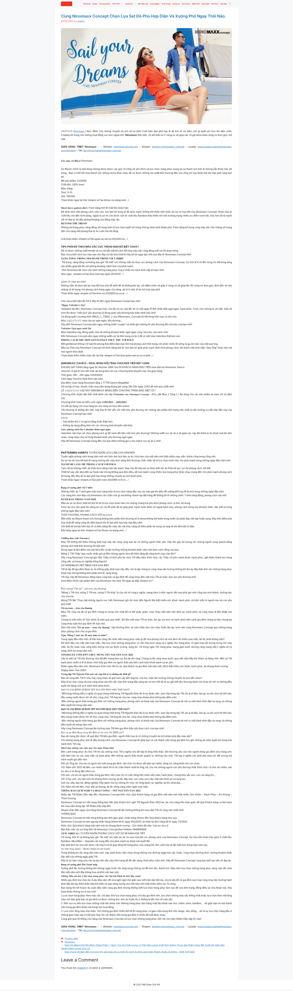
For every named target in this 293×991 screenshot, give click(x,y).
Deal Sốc (129, 4)
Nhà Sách (206, 4)
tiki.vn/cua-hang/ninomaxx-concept (102, 150)
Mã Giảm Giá (143, 4)
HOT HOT (116, 4)
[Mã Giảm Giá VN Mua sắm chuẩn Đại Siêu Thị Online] (66, 4)
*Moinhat (86, 4)
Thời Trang (166, 4)
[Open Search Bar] (230, 4)
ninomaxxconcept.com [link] (126, 146)
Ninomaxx (78, 131)
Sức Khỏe (186, 4)
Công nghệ (154, 4)
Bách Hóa (196, 4)
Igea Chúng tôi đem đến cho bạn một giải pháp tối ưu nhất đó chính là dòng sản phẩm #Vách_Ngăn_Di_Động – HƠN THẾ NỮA (130, 951)
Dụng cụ (176, 4)
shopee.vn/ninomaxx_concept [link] (168, 146)
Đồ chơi (215, 4)
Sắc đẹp (223, 4)
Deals (95, 4)
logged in (83, 967)
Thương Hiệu (104, 4)
